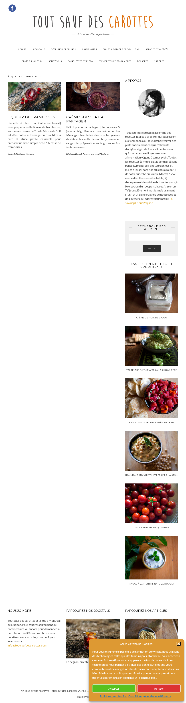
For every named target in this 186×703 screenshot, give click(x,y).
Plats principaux (32, 61)
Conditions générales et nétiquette (149, 696)
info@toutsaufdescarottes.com (27, 645)
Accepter (113, 688)
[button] (179, 644)
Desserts (142, 61)
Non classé (95, 154)
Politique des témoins (113, 696)
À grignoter (89, 49)
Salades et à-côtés (157, 49)
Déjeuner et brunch (63, 49)
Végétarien (30, 154)
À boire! (22, 49)
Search (151, 248)
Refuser (159, 688)
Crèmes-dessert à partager (85, 119)
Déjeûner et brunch (74, 154)
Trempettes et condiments (115, 61)
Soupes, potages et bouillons (121, 49)
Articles (159, 61)
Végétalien (20, 154)
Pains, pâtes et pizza (80, 61)
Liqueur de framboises (31, 117)
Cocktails (39, 49)
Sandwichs (55, 61)
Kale (80, 696)
